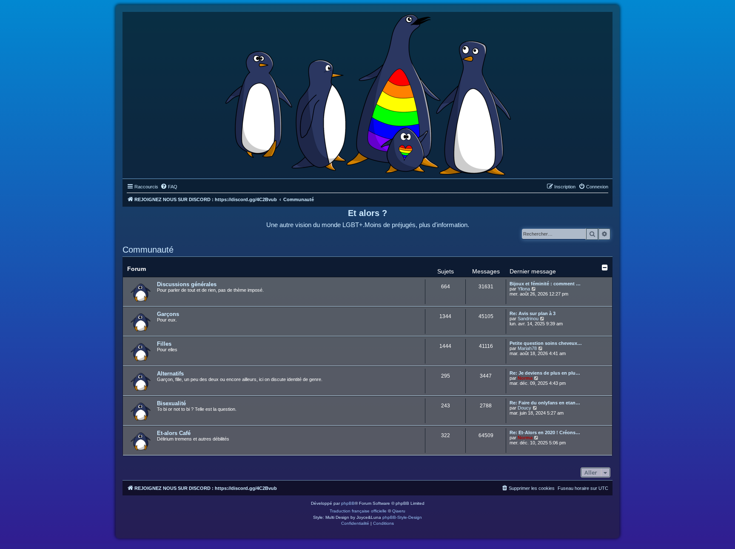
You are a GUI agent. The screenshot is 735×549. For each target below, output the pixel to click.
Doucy (524, 407)
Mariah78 (527, 348)
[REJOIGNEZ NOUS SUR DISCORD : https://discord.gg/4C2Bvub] (367, 93)
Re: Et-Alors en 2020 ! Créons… (545, 432)
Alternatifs (170, 373)
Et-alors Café (174, 433)
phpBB (348, 503)
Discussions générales (187, 284)
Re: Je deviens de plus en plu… (545, 372)
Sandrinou (528, 318)
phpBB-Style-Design (402, 517)
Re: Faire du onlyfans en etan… (545, 402)
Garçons (168, 314)
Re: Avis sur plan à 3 (533, 313)
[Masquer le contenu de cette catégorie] (605, 267)
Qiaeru (398, 511)
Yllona (524, 288)
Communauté (148, 249)
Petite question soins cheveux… (546, 343)
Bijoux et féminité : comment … (545, 283)
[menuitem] (168, 187)
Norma (525, 378)
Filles (164, 344)
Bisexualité (171, 403)
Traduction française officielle (358, 511)
